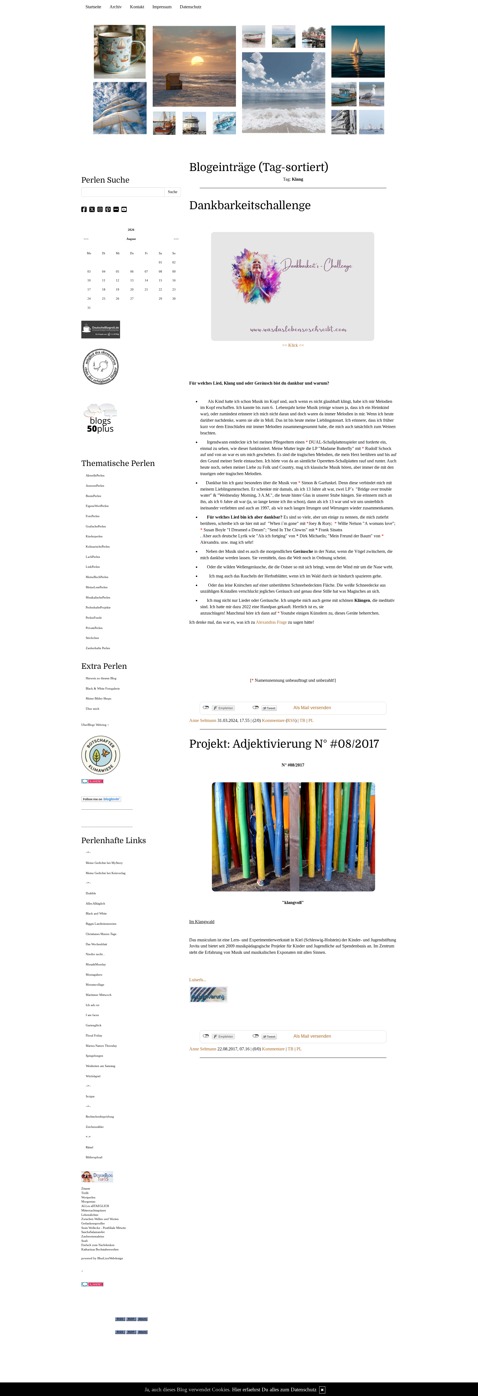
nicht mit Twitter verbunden (256, 707)
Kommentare (273, 720)
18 (103, 289)
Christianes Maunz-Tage (101, 934)
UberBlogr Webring (93, 724)
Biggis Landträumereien (101, 923)
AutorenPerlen (95, 485)
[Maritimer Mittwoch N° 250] (120, 107)
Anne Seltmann (202, 720)
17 (89, 289)
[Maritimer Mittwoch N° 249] (194, 66)
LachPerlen (93, 556)
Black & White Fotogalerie (103, 688)
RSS (291, 720)
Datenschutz (190, 6)
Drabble (91, 893)
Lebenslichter (89, 1214)
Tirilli (85, 1193)
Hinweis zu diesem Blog (101, 678)
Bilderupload (94, 1157)
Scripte (90, 1096)
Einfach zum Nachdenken (98, 1245)
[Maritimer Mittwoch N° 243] (224, 122)
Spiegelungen (94, 1055)
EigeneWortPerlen (97, 505)
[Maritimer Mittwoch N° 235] (344, 121)
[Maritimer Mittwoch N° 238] (283, 92)
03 (89, 271)
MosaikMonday (96, 964)
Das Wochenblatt (96, 944)
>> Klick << (293, 345)
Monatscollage (95, 984)
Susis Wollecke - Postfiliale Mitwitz (103, 1227)
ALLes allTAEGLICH (95, 1206)
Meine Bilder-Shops (98, 698)
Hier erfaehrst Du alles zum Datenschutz (274, 1389)
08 (160, 271)
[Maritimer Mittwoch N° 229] (371, 121)
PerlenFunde (94, 617)
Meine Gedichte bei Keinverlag (106, 873)
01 (160, 262)
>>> (176, 238)
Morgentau (88, 1201)
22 (160, 289)
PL (311, 720)
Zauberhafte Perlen (98, 648)
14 (146, 280)
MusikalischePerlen (98, 597)
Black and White (96, 913)
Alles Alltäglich (95, 903)
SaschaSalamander (93, 1232)
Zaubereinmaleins (92, 1236)
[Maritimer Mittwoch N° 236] (344, 93)
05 (117, 271)
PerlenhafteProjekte (98, 607)
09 (174, 271)
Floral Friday (94, 1035)
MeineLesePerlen (97, 587)
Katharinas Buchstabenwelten (100, 1249)
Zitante (85, 1188)
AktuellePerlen (95, 475)
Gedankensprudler (93, 1223)
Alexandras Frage (271, 622)
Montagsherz (94, 974)
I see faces (92, 1015)
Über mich (92, 708)
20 (132, 289)
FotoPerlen (93, 516)
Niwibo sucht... (95, 954)
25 (103, 298)
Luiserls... (197, 979)
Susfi (84, 1240)
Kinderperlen (94, 536)
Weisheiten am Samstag (100, 1066)
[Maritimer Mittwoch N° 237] (358, 51)
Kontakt (137, 6)
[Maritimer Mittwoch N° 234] (371, 93)
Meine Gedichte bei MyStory (104, 862)
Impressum (162, 6)
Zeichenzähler (95, 1126)
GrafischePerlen (96, 526)
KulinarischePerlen (98, 546)
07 (146, 271)
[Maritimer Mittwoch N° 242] (253, 36)
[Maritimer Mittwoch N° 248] (164, 122)
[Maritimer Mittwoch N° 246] (194, 122)
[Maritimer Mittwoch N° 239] (313, 36)
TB (302, 720)
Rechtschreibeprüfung (100, 1116)
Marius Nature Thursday (101, 1045)
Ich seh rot (92, 1005)
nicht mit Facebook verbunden (206, 707)
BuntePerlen (93, 496)
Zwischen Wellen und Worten (100, 1219)
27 (132, 298)
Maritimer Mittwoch (98, 994)
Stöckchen (92, 637)
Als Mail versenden (312, 707)
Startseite (93, 6)
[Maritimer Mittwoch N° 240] (283, 36)
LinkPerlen (93, 566)
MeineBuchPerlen (97, 577)
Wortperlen (88, 1197)
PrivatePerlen (94, 628)
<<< (86, 238)
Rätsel (89, 1147)
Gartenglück (94, 1025)
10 (89, 280)
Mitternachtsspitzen (93, 1210)
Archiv (116, 6)
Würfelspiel (93, 1076)
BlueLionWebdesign (110, 1258)
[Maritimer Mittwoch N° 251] (120, 51)
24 (89, 298)
